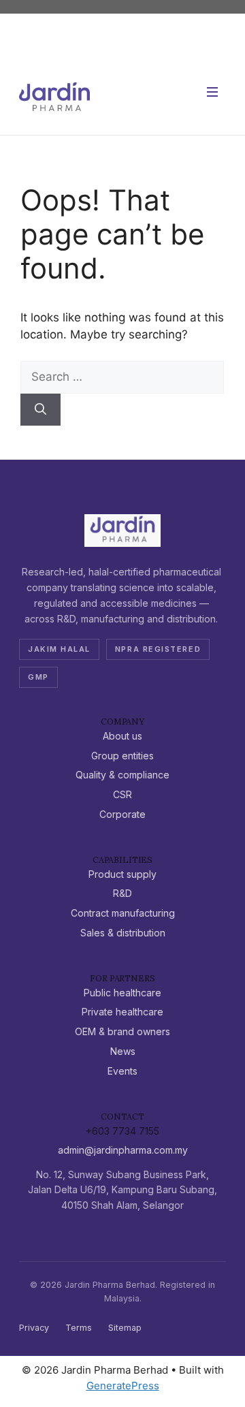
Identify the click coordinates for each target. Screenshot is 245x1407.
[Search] (40, 410)
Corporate (122, 814)
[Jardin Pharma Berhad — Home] (54, 96)
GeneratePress (122, 1385)
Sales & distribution (122, 932)
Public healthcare (122, 992)
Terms (78, 1328)
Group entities (122, 755)
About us (122, 736)
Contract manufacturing (123, 913)
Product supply (122, 874)
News (122, 1051)
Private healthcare (122, 1011)
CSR (122, 794)
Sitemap (125, 1328)
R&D (122, 893)
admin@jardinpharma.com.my (123, 1150)
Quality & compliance (122, 774)
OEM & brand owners (122, 1031)
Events (122, 1071)
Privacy (34, 1328)
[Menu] (212, 97)
